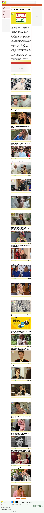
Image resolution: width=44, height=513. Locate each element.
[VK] (12, 502)
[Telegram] (15, 502)
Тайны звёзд (4, 2)
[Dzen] (17, 502)
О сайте (38, 1)
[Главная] (2, 502)
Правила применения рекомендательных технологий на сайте (37, 503)
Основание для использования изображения (38, 506)
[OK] (13, 502)
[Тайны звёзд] (11, 7)
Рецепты (4, 8)
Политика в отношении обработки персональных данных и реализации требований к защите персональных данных (38, 502)
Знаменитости (5, 10)
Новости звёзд (14, 74)
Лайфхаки (4, 7)
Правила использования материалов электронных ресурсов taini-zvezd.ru (37, 505)
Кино (4, 11)
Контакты (38, 2)
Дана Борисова (14, 7)
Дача (4, 17)
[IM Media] (5, 502)
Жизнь (4, 14)
